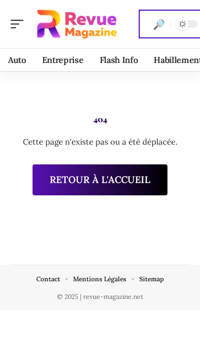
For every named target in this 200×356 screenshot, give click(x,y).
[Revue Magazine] (77, 24)
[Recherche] (158, 24)
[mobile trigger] (20, 24)
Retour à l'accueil (100, 179)
